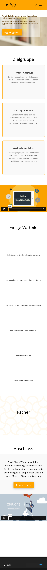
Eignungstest (12, 32)
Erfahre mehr (23, 485)
